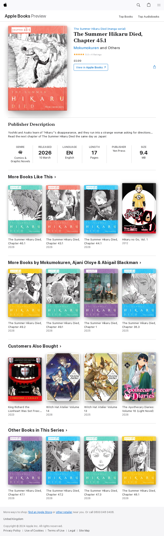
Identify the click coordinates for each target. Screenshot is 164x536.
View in (89, 67)
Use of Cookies (34, 530)
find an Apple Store (40, 512)
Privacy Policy (12, 530)
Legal (71, 530)
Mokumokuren (86, 47)
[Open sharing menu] (154, 67)
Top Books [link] (126, 16)
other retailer (64, 512)
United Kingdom (13, 519)
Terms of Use (55, 530)
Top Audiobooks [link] (148, 16)
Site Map (84, 530)
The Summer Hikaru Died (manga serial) (100, 28)
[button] (138, 5)
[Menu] (159, 5)
